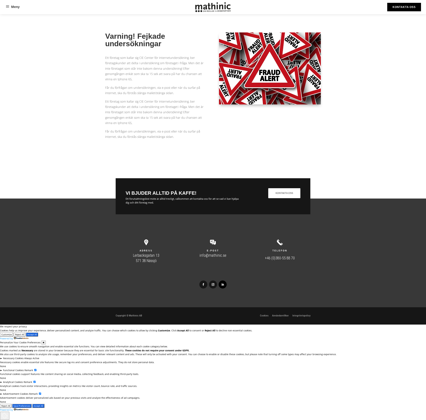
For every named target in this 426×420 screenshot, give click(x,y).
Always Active (31, 358)
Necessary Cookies (13, 358)
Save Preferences (21, 405)
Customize (6, 334)
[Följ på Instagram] (213, 284)
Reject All (19, 334)
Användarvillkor (280, 315)
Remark (28, 370)
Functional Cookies (13, 370)
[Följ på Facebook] (203, 284)
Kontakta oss (404, 7)
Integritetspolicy (301, 315)
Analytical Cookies (13, 382)
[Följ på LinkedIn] (223, 284)
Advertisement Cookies (15, 393)
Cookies (264, 315)
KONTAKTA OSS (284, 193)
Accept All (32, 334)
